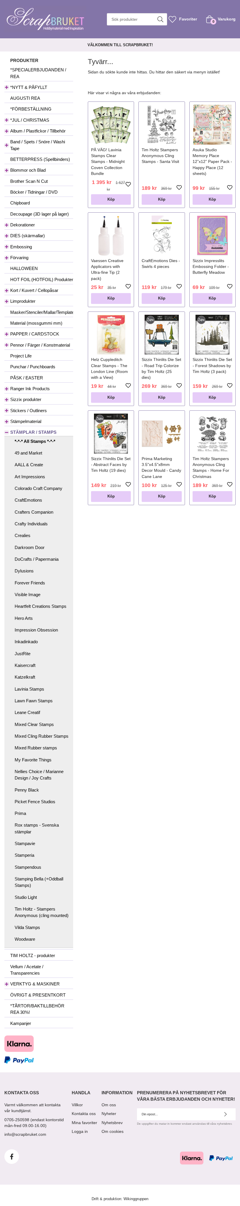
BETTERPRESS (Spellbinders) (40, 159)
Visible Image (27, 594)
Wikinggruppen (136, 1199)
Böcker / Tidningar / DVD (34, 192)
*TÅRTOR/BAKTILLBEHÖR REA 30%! (37, 1009)
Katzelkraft (25, 677)
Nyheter (109, 1113)
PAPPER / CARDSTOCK (34, 333)
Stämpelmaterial (25, 421)
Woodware (25, 939)
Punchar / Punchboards (32, 366)
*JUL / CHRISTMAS (29, 120)
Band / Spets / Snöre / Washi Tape (37, 145)
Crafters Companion (34, 512)
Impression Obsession (36, 629)
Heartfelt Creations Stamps (40, 606)
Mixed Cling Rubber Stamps (41, 736)
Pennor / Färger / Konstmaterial (40, 345)
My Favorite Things (33, 759)
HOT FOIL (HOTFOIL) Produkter (41, 279)
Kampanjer (20, 1023)
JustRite (22, 653)
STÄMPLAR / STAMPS (33, 432)
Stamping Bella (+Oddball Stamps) (39, 882)
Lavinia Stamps (29, 689)
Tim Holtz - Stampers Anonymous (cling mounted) (41, 912)
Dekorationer (22, 224)
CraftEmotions (28, 500)
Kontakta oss (84, 1113)
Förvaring (19, 257)
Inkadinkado (26, 641)
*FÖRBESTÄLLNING (31, 108)
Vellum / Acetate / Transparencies (26, 970)
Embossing (21, 246)
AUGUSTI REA (25, 98)
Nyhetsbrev (112, 1122)
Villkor (77, 1104)
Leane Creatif (27, 712)
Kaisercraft (25, 665)
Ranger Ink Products (30, 388)
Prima (20, 813)
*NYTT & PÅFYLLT (28, 87)
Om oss (109, 1104)
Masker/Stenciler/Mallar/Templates (41, 312)
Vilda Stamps (27, 927)
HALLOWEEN (24, 268)
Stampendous (28, 867)
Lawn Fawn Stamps (34, 700)
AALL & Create (29, 464)
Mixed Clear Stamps (34, 724)
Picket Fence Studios (35, 801)
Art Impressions (30, 476)
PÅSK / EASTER (26, 377)
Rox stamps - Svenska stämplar (37, 828)
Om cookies (113, 1131)
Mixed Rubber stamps (36, 747)
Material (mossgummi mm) (36, 323)
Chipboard (20, 202)
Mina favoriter (84, 1122)
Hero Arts (24, 618)
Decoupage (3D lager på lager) (39, 213)
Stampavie (25, 843)
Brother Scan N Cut (29, 181)
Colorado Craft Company (38, 488)
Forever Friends (30, 582)
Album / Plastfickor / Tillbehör (38, 130)
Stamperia (24, 855)
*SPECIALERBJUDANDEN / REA (38, 73)
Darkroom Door (29, 547)
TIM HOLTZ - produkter (32, 955)
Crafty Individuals (31, 523)
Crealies (22, 535)
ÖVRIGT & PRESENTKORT (38, 994)
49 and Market (28, 452)
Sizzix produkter (25, 399)
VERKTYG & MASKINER (35, 983)
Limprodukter (22, 301)
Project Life (21, 355)
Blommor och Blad (28, 170)
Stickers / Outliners (28, 410)
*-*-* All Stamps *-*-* (35, 441)
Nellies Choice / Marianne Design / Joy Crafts (39, 774)
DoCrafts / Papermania (37, 559)
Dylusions (24, 570)
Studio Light (26, 897)
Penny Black (27, 789)
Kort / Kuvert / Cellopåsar (34, 290)
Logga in (80, 1131)
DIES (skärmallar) (27, 235)
